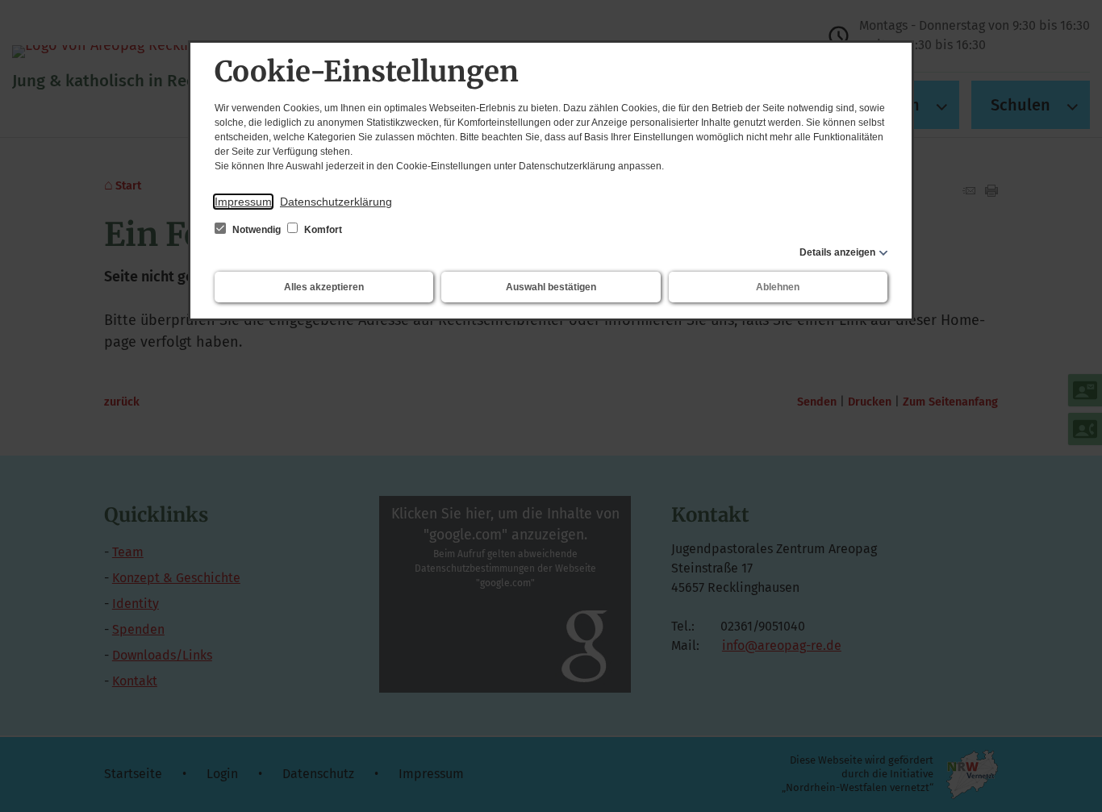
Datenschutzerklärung (336, 201)
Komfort (322, 229)
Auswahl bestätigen (551, 287)
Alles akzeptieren (324, 287)
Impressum (243, 201)
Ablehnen (777, 287)
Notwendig (256, 229)
